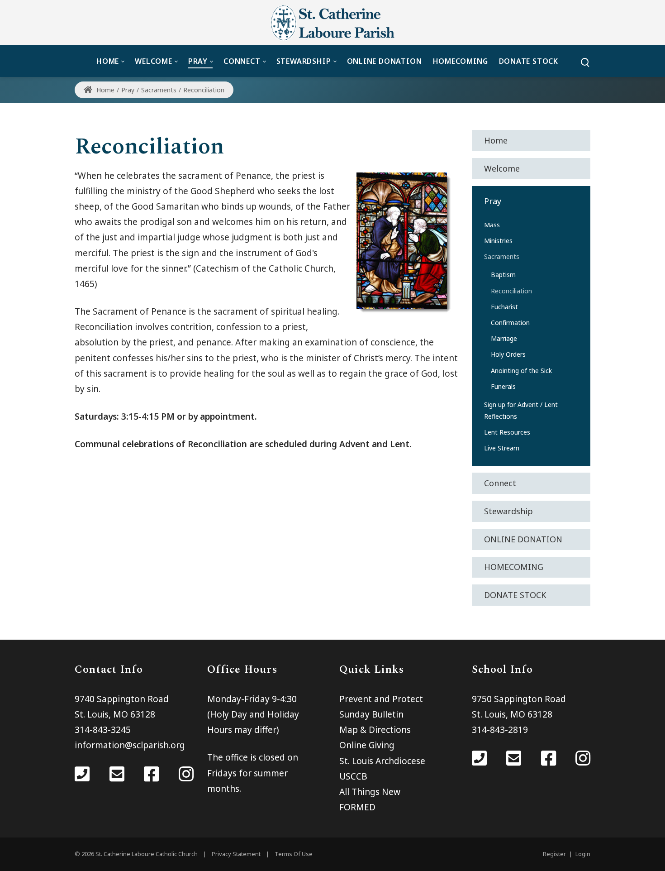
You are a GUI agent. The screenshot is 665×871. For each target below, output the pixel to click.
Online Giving (366, 745)
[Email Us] (116, 775)
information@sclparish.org (130, 745)
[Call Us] (82, 775)
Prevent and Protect (381, 699)
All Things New (369, 792)
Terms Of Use (294, 854)
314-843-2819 (500, 730)
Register (554, 854)
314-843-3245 (103, 730)
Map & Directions (375, 730)
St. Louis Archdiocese (382, 761)
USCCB (353, 776)
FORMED (357, 807)
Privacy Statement (236, 854)
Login (582, 854)
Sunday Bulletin (371, 714)
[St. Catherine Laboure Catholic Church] (332, 22)
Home (104, 90)
